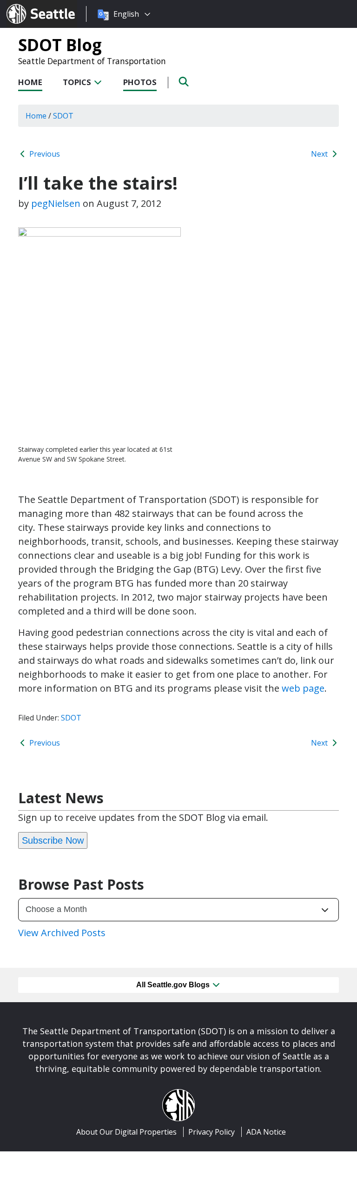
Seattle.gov (26, 5)
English (126, 14)
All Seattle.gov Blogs (174, 985)
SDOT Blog (60, 44)
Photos (140, 82)
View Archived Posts (62, 932)
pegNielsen (55, 203)
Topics (78, 82)
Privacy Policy (211, 1132)
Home (30, 82)
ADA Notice (266, 1132)
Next (320, 154)
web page (303, 688)
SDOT (71, 718)
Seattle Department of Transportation (92, 60)
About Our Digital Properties (126, 1132)
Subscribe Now (53, 840)
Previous (43, 154)
